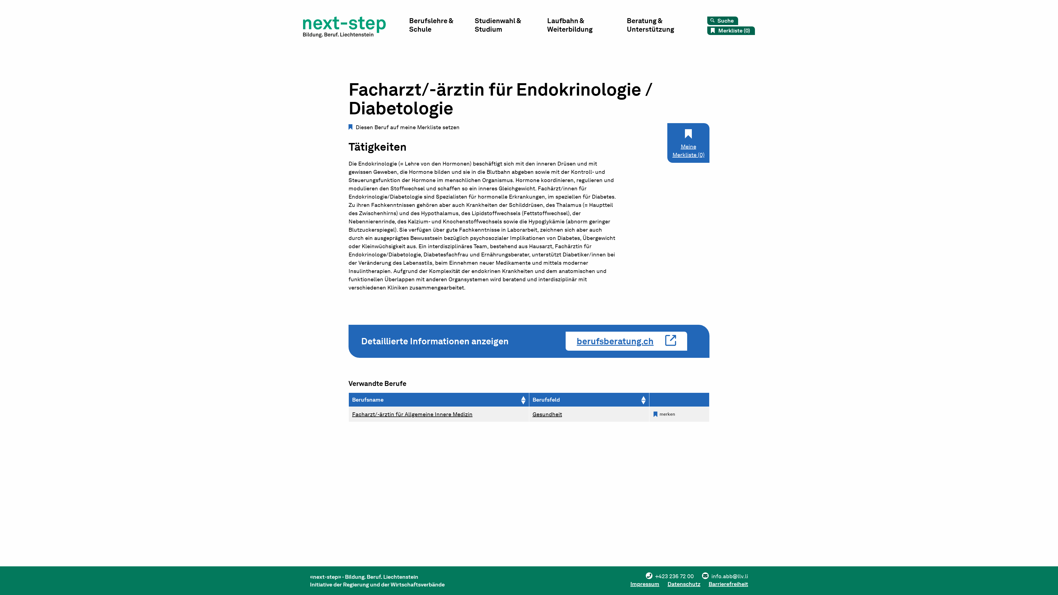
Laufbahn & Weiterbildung (570, 25)
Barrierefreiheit (728, 584)
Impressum (644, 584)
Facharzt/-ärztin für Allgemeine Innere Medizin (412, 414)
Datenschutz (684, 584)
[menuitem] (442, 26)
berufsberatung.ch (615, 341)
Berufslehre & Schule (431, 25)
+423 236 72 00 (674, 576)
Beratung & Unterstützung (650, 25)
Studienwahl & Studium (498, 25)
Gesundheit (547, 414)
